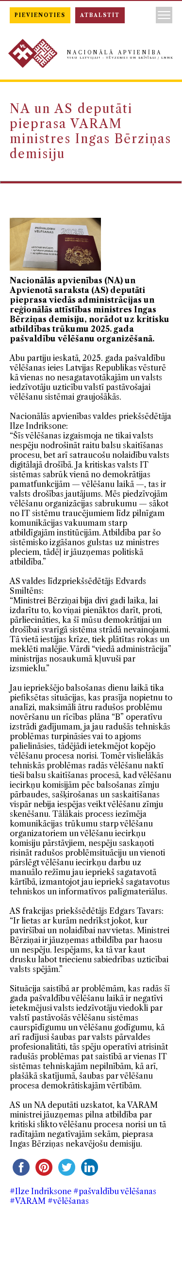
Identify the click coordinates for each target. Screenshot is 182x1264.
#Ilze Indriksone (40, 1191)
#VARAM (28, 1201)
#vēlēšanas (68, 1201)
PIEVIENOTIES (40, 15)
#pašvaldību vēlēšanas (114, 1191)
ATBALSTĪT (100, 15)
